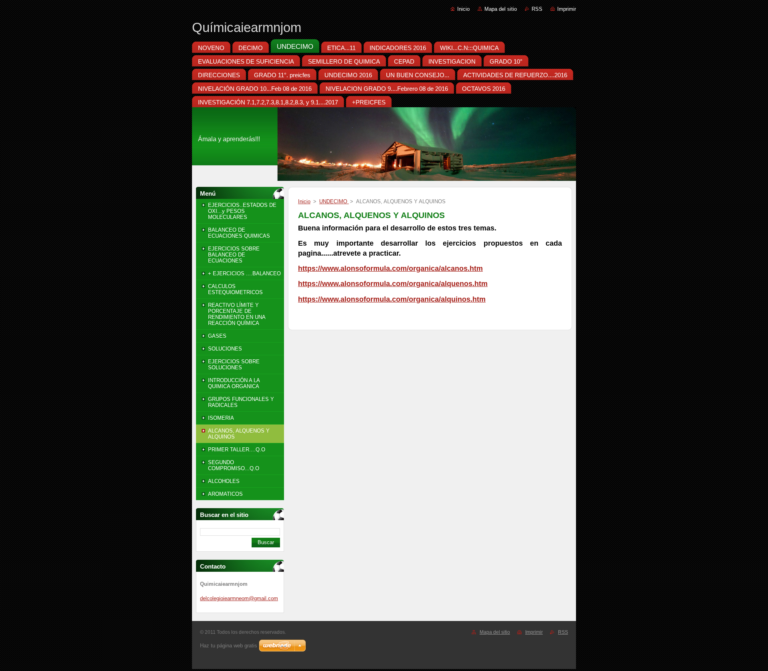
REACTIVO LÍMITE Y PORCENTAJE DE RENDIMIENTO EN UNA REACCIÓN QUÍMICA (236, 314)
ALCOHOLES (224, 481)
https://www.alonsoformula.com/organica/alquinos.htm (392, 299)
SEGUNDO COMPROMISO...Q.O (233, 465)
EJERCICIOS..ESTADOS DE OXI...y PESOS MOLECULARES (242, 211)
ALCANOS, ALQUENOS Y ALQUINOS (239, 434)
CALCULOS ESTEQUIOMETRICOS (235, 289)
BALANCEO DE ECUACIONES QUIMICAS (239, 233)
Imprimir (566, 9)
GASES (217, 336)
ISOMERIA (221, 418)
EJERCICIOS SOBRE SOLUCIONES (234, 365)
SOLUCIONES (225, 349)
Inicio (463, 9)
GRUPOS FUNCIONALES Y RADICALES (241, 402)
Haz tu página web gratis (228, 646)
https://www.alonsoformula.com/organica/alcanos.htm (390, 268)
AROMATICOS (225, 494)
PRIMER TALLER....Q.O (236, 450)
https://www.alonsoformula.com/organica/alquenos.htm (393, 284)
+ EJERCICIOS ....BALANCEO (244, 273)
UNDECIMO (334, 201)
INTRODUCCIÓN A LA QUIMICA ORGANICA (234, 383)
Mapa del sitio (500, 9)
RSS (537, 9)
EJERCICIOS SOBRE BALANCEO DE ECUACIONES (234, 255)
